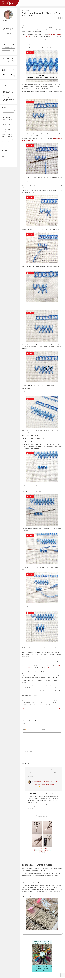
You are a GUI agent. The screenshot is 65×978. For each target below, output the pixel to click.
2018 (3, 129)
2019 (9, 126)
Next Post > (60, 708)
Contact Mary (9, 37)
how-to (40, 702)
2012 (3, 136)
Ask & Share (4, 154)
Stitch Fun (39, 704)
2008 (3, 141)
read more (9, 33)
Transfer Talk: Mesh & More (8, 89)
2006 (3, 144)
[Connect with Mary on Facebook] (4, 61)
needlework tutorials (29, 704)
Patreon (56, 3)
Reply (31, 776)
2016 (3, 131)
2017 (9, 129)
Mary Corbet (37, 781)
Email (24, 729)
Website (43, 729)
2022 (3, 124)
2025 (9, 119)
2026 (3, 119)
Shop (51, 3)
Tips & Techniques (31, 3)
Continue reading (50, 933)
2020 (3, 126)
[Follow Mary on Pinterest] (12, 61)
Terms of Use (5, 162)
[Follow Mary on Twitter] (8, 61)
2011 (9, 136)
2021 (9, 124)
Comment (24, 735)
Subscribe (6, 51)
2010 (3, 139)
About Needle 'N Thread (6, 153)
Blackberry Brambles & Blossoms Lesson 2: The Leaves (8, 92)
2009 (9, 139)
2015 (9, 131)
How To (21, 3)
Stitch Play (47, 704)
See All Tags (8, 111)
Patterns (41, 3)
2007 (9, 141)
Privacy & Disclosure (6, 163)
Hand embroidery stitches (30, 702)
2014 (3, 134)
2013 (9, 134)
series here (49, 667)
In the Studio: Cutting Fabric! (37, 864)
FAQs (3, 156)
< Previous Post (26, 708)
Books (47, 3)
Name (24, 723)
